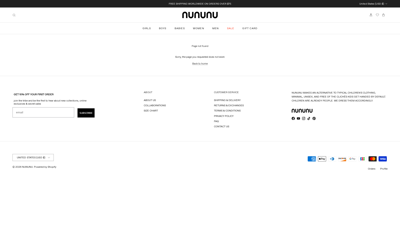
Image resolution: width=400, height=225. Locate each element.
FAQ (216, 121)
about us (150, 100)
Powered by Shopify (45, 166)
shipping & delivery (227, 100)
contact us (221, 126)
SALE (230, 28)
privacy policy (224, 116)
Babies (180, 28)
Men (215, 28)
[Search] (14, 15)
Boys (162, 28)
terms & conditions (227, 110)
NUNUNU (27, 166)
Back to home (200, 63)
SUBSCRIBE (86, 113)
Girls (146, 28)
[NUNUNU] (200, 15)
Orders (371, 168)
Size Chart (151, 110)
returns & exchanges (229, 105)
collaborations (155, 105)
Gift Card (250, 28)
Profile (384, 168)
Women (198, 28)
